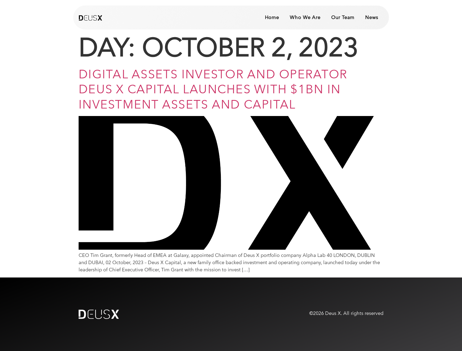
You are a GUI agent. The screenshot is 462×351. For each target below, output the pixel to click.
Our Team (343, 17)
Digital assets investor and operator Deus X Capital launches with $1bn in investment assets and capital (213, 89)
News (371, 17)
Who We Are (305, 17)
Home (272, 17)
